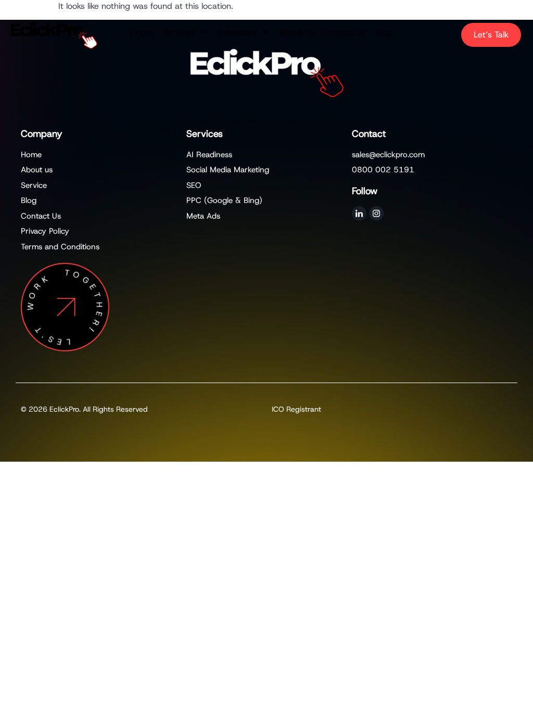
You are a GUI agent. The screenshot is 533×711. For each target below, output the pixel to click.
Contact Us (344, 32)
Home (142, 32)
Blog (383, 32)
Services (178, 32)
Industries (237, 32)
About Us (296, 32)
